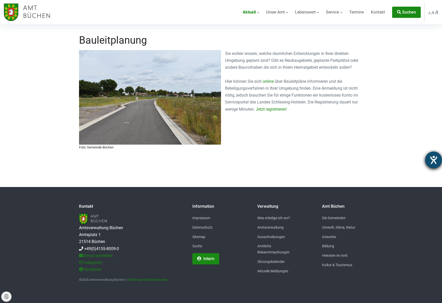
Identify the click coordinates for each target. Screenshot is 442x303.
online (268, 81)
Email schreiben (98, 255)
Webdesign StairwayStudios (147, 280)
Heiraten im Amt (335, 255)
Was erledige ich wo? (273, 218)
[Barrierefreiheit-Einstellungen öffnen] (433, 160)
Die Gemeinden (334, 218)
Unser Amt (276, 12)
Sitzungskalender (271, 262)
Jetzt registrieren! (271, 109)
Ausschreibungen (271, 237)
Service (333, 12)
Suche (197, 246)
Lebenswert (306, 12)
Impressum (201, 218)
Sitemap (198, 237)
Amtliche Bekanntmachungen (273, 249)
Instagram (92, 262)
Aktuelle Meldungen (272, 271)
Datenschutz (202, 227)
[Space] (26, 12)
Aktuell (250, 12)
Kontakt (378, 12)
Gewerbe (329, 237)
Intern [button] (208, 258)
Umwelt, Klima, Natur (338, 227)
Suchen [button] (408, 12)
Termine (356, 12)
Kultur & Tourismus (337, 265)
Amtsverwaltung (270, 227)
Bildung (328, 246)
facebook (92, 269)
